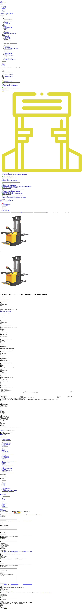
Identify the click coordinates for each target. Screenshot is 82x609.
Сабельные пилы (7, 46)
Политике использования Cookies (46, 592)
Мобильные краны (5, 454)
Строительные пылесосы (8, 52)
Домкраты (5, 28)
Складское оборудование (8, 19)
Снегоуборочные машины (6, 440)
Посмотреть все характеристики (5, 311)
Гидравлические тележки (6, 204)
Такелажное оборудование (8, 25)
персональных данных (14, 535)
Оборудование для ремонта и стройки (10, 43)
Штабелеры (6, 22)
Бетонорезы (4, 469)
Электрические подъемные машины (8, 491)
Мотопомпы (4, 463)
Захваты (5, 26)
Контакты (3, 63)
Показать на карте (3, 434)
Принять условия (3, 594)
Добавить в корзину (5, 299)
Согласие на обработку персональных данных (18, 514)
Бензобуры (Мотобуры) (8, 58)
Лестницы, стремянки (7, 38)
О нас (3, 502)
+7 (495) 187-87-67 (3, 2)
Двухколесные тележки (8, 21)
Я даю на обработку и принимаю (17, 535)
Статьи (5, 7)
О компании (4, 6)
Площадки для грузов (7, 40)
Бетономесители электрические (9, 51)
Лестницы (4, 206)
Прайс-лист (4, 62)
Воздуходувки (6, 57)
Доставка (3, 10)
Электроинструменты (7, 45)
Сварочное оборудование (8, 53)
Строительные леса (7, 37)
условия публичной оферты (27, 535)
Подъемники (6, 39)
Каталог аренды (3, 494)
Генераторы (4, 464)
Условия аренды (4, 503)
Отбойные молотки (7, 47)
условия (5, 608)
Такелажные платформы (8, 27)
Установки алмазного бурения (7, 470)
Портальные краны (7, 31)
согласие (5, 535)
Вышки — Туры (5, 205)
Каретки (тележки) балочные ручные (10, 33)
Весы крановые (6, 32)
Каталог (2, 4)
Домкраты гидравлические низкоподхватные (9, 490)
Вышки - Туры (6, 36)
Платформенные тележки (8, 20)
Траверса (5, 30)
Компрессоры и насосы (8, 49)
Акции (4, 203)
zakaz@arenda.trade (10, 13)
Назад (2, 15)
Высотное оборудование (8, 35)
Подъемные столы (7, 23)
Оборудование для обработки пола (9, 59)
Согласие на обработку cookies (31, 514)
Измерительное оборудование (9, 55)
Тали (5, 29)
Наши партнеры (4, 507)
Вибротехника (6, 54)
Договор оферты (39, 514)
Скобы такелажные (5, 451)
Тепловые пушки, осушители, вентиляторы (11, 48)
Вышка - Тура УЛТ (5, 492)
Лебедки (3, 449)
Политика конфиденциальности (5, 514)
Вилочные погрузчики (6, 439)
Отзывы (3, 8)
